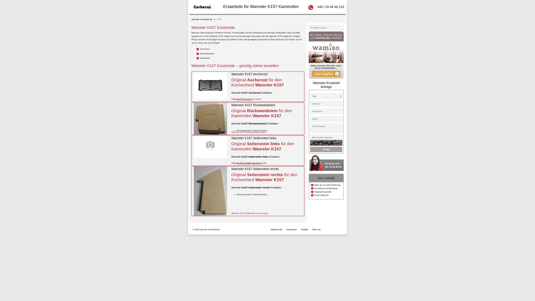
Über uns (316, 229)
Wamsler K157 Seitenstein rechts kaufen (249, 213)
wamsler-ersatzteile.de (201, 19)
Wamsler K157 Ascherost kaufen (246, 99)
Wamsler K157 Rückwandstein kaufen (248, 132)
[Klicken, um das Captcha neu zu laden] (326, 143)
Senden (326, 149)
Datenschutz (276, 229)
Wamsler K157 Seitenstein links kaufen (249, 163)
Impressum (291, 229)
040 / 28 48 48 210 (330, 7)
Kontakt (304, 229)
